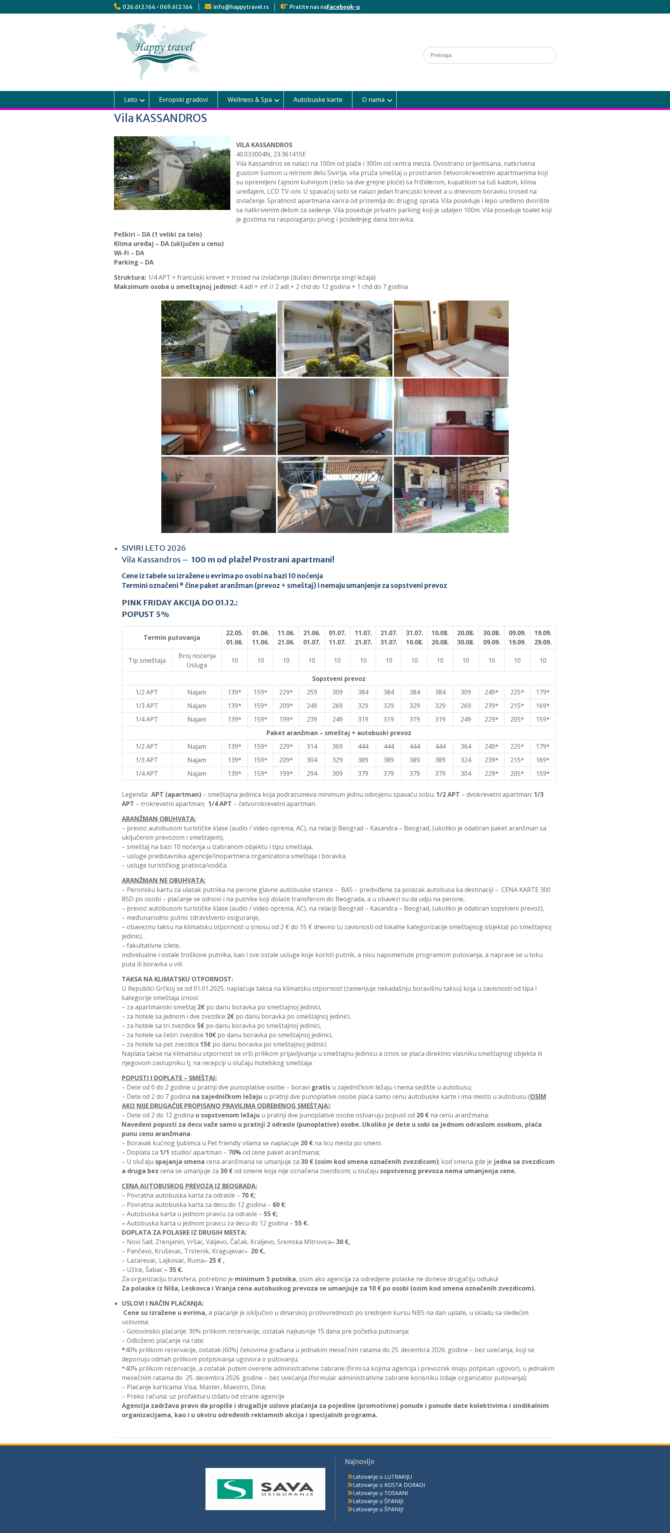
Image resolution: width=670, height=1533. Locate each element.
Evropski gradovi (183, 99)
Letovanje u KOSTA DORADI (389, 1484)
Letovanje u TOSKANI (380, 1493)
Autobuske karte (318, 99)
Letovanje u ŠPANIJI (378, 1501)
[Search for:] (489, 54)
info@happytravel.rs (241, 6)
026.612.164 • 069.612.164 (158, 6)
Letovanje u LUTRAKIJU (382, 1476)
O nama (373, 99)
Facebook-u (343, 6)
